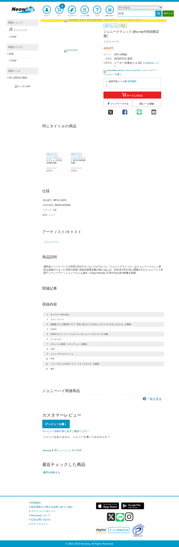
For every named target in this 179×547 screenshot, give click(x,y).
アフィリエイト (39, 523)
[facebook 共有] (124, 111)
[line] (120, 517)
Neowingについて (40, 515)
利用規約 (36, 502)
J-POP (78, 450)
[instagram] (129, 517)
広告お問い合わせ (41, 519)
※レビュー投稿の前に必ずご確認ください (65, 431)
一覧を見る (154, 399)
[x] (111, 517)
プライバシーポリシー (43, 511)
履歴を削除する (51, 472)
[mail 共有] (154, 111)
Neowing (47, 450)
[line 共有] (139, 111)
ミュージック (64, 450)
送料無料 (132, 81)
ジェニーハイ (111, 41)
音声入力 (168, 13)
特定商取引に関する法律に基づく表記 (52, 507)
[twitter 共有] (110, 111)
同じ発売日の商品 (18, 77)
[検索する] (158, 14)
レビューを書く (114, 74)
